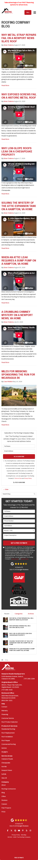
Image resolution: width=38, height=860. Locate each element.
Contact (4, 707)
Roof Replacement (8, 733)
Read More (5, 85)
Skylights (4, 752)
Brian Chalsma (9, 45)
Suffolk (3, 774)
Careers (4, 804)
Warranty (4, 710)
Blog (3, 792)
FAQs (3, 812)
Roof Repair (5, 740)
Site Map (23, 835)
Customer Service (7, 718)
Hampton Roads (7, 759)
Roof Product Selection (9, 722)
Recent (6, 614)
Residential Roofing (8, 729)
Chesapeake (5, 763)
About (3, 785)
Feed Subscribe (20, 482)
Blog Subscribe (19, 456)
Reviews (4, 800)
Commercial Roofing (8, 744)
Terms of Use (18, 478)
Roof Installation (7, 737)
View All (4, 778)
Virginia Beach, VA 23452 (11, 686)
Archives (31, 614)
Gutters (4, 748)
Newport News (6, 770)
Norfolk (4, 766)
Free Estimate (19, 858)
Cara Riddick (8, 381)
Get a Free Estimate (19, 543)
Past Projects (6, 808)
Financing (4, 714)
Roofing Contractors (8, 789)
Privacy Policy (28, 478)
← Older (5, 489)
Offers (3, 796)
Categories (19, 614)
